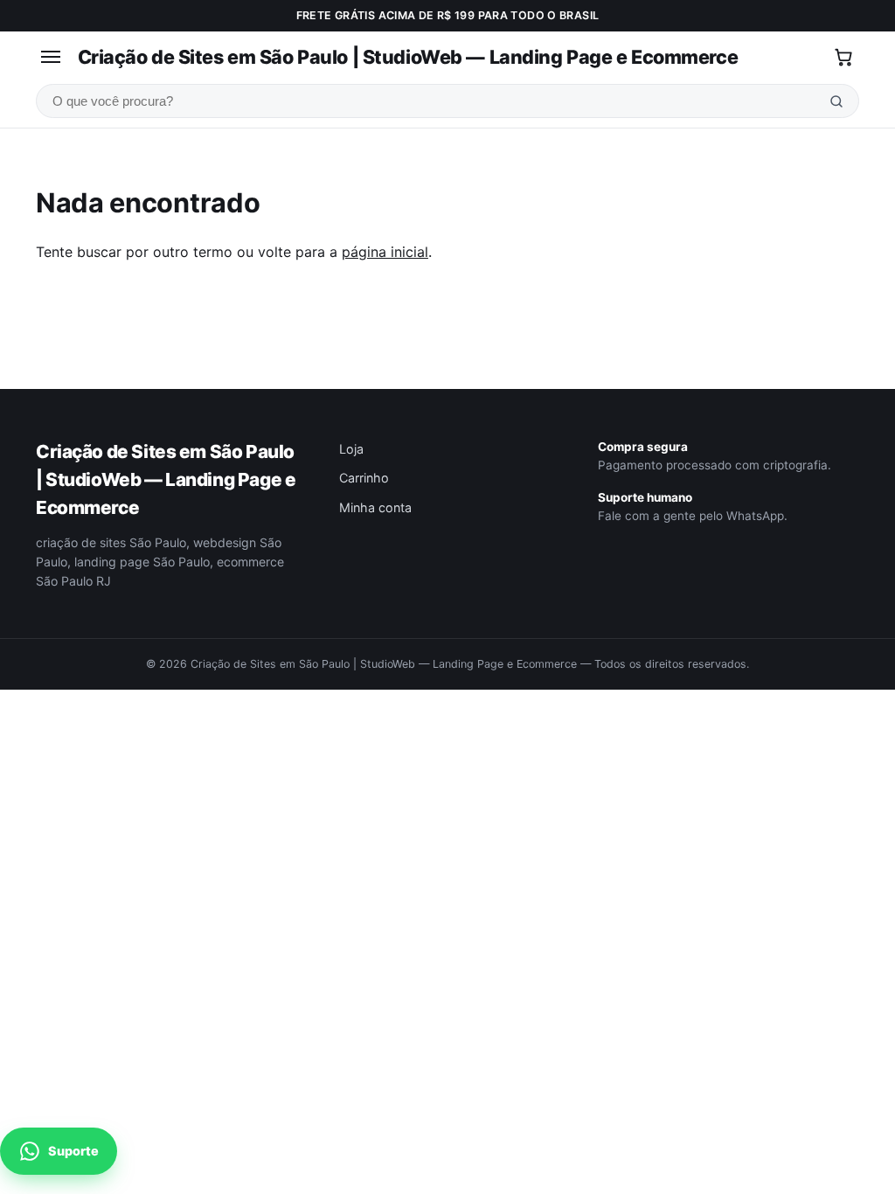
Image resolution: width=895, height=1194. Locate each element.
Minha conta (375, 507)
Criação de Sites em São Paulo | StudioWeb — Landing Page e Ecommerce (408, 56)
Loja (351, 448)
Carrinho (364, 477)
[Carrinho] (843, 57)
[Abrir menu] (51, 57)
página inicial (385, 251)
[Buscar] (836, 101)
